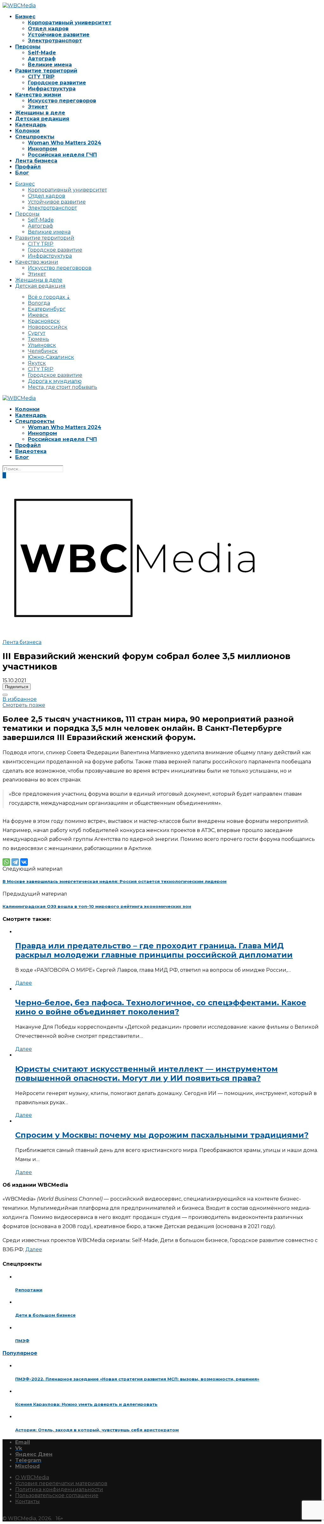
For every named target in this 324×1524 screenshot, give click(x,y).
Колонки (27, 131)
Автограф (42, 59)
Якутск (37, 363)
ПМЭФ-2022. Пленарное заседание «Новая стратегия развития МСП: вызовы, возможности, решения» (137, 1378)
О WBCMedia (32, 1477)
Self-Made (42, 53)
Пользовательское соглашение (56, 1495)
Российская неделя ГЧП (62, 155)
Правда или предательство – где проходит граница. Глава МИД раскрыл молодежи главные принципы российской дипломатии (154, 950)
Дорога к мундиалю (55, 381)
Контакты (27, 1501)
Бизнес (25, 17)
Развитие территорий (46, 71)
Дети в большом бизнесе (45, 1315)
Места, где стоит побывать (62, 387)
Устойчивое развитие (59, 35)
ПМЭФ (22, 1340)
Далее (23, 983)
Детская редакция (42, 119)
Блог (22, 173)
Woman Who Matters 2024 (64, 143)
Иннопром (42, 149)
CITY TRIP (41, 77)
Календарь (31, 125)
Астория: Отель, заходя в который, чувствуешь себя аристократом (97, 1429)
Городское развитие (57, 83)
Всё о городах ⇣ (49, 297)
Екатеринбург (46, 309)
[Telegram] (15, 862)
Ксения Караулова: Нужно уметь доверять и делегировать (86, 1404)
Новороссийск (47, 327)
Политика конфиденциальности (59, 1489)
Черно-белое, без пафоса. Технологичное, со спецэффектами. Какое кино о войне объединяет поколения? (160, 1007)
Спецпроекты (34, 137)
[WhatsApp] (6, 862)
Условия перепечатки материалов (61, 1483)
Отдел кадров (48, 29)
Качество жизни (38, 95)
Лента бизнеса (36, 161)
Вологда (39, 303)
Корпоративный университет (69, 23)
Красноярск (44, 321)
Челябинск (43, 351)
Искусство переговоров (62, 101)
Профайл (28, 167)
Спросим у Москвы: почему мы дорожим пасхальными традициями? (161, 1135)
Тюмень (38, 339)
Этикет (38, 107)
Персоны (27, 47)
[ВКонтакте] (24, 862)
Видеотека (31, 451)
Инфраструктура (52, 89)
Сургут (36, 333)
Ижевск (38, 315)
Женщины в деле (40, 113)
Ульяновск (42, 345)
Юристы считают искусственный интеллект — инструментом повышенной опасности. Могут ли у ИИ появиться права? (146, 1073)
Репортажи (28, 1289)
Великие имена (50, 65)
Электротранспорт (55, 41)
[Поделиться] (5, 695)
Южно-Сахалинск (51, 357)
